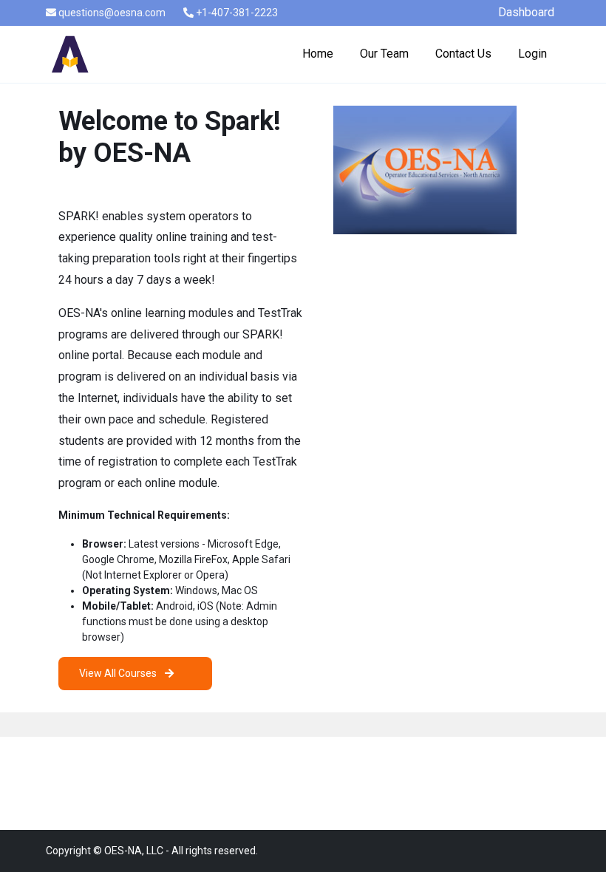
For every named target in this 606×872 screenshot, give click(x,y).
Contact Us (463, 54)
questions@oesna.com (111, 12)
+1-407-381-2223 (236, 12)
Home (317, 54)
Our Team (384, 54)
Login (532, 54)
